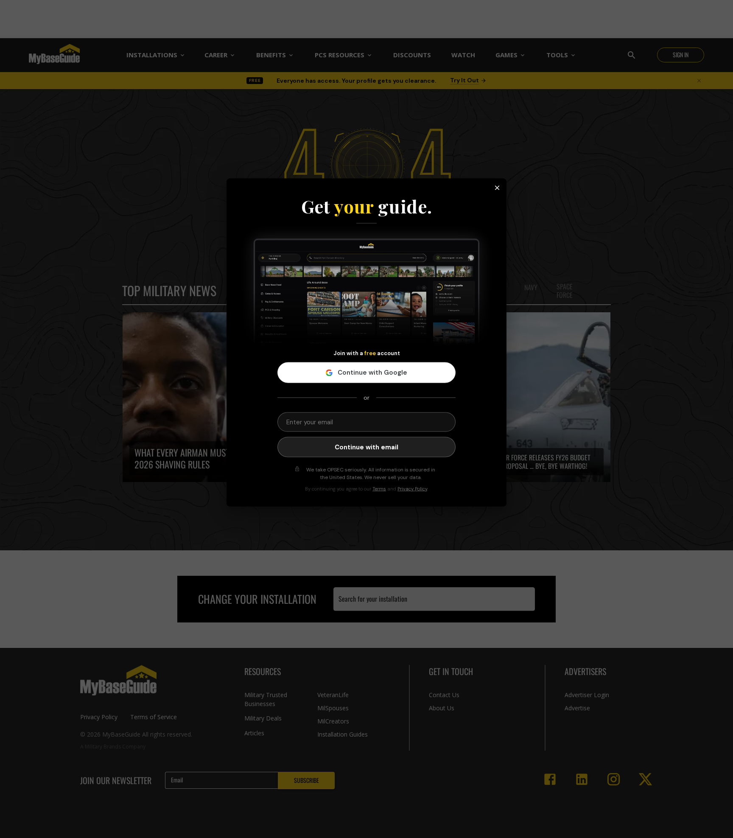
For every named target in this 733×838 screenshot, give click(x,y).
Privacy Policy (412, 489)
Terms (379, 489)
